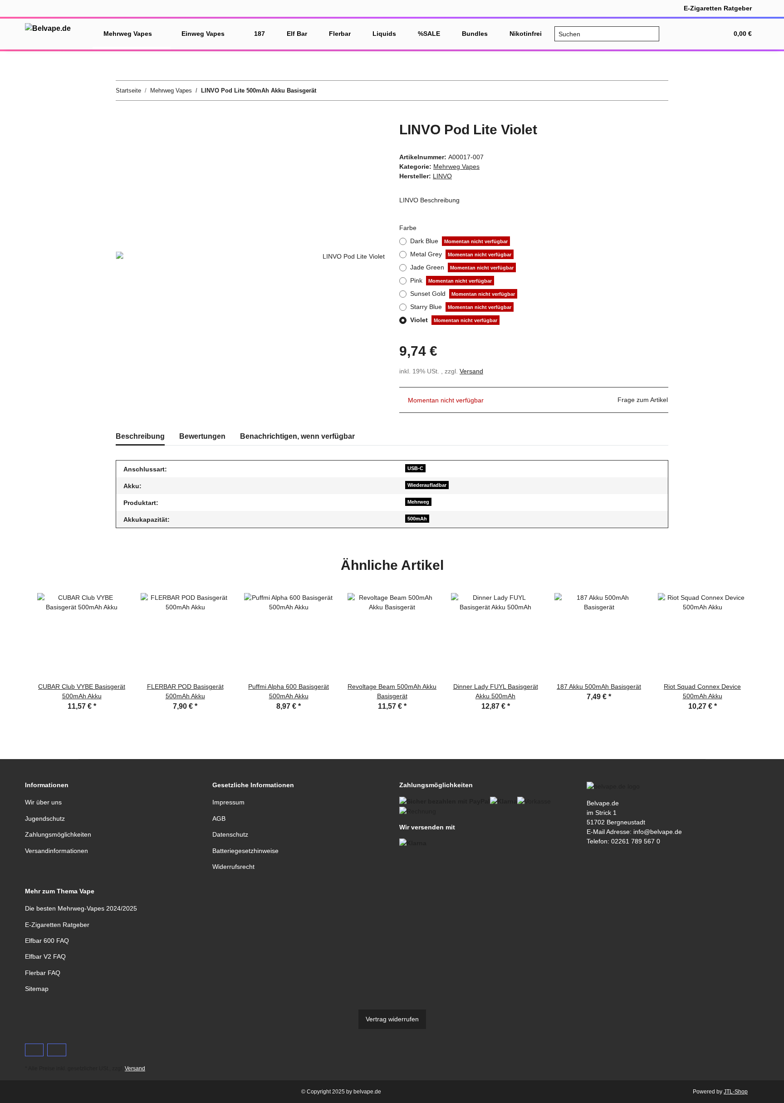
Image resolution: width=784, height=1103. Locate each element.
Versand (471, 371)
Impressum (228, 802)
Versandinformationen (56, 850)
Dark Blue (459, 241)
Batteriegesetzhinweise (245, 850)
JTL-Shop (736, 1091)
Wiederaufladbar (426, 485)
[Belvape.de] (48, 29)
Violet (453, 320)
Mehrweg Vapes (456, 166)
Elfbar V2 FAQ (45, 956)
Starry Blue (460, 306)
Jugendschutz (45, 818)
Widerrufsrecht (233, 866)
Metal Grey (460, 254)
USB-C (415, 468)
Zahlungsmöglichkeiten (58, 834)
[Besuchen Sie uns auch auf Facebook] (34, 1050)
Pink (451, 280)
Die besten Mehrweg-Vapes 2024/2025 (81, 908)
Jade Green (462, 267)
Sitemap (37, 988)
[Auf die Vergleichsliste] (342, 139)
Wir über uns (43, 802)
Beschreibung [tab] (140, 436)
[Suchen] (651, 34)
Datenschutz (230, 834)
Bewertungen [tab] (202, 436)
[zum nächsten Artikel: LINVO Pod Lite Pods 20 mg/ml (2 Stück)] (658, 90)
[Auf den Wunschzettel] (366, 139)
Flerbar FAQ (42, 972)
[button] (677, 33)
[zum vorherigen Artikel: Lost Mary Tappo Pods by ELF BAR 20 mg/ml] (639, 90)
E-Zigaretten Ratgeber (718, 8)
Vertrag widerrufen (392, 1019)
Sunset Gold (462, 293)
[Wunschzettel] (699, 33)
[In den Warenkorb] (123, 117)
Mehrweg (418, 502)
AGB (218, 818)
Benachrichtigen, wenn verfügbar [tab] (297, 436)
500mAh (417, 518)
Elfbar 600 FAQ (47, 940)
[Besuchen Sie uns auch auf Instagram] (56, 1050)
